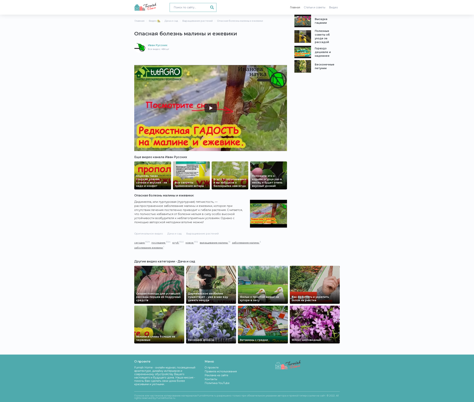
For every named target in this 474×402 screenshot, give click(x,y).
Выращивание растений (202, 233)
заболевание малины (246, 242)
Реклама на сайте (216, 375)
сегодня (142, 242)
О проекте (212, 367)
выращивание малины (215, 242)
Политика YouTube (217, 383)
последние (161, 242)
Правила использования (221, 371)
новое (192, 242)
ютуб (178, 242)
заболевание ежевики (149, 247)
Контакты (211, 379)
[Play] (210, 108)
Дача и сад (174, 233)
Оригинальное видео (148, 233)
